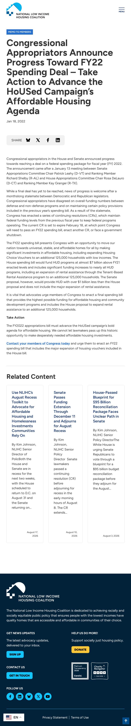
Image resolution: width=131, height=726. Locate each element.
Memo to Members (19, 32)
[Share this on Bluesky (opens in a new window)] (28, 140)
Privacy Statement (55, 717)
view (24, 464)
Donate (80, 649)
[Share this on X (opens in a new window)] (38, 140)
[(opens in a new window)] (10, 696)
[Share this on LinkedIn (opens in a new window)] (58, 140)
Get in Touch (19, 675)
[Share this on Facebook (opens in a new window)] (48, 140)
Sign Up (15, 654)
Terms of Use (80, 717)
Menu (122, 11)
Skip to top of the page (125, 720)
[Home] (27, 10)
